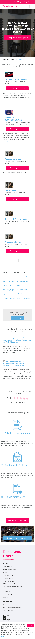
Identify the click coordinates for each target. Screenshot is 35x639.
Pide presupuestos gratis (17, 37)
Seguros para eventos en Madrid (12, 294)
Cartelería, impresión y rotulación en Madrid (16, 281)
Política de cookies (8, 610)
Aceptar (30, 625)
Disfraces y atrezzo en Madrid (12, 285)
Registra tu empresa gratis (17, 538)
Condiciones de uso (9, 605)
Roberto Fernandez (13, 159)
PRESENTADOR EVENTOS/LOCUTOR (13, 118)
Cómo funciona (7, 567)
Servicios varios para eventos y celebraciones (16, 298)
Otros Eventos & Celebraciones (12, 587)
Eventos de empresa (9, 575)
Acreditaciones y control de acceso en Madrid (16, 277)
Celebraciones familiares (10, 584)
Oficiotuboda (10, 190)
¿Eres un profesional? (17, 2)
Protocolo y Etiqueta (13, 242)
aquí (2, 636)
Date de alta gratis (17, 318)
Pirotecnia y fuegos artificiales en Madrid (15, 290)
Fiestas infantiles (8, 578)
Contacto (5, 597)
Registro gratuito (8, 594)
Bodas (5, 572)
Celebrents (6, 59)
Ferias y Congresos (8, 581)
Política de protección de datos (12, 607)
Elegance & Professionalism (16, 219)
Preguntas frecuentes (9, 569)
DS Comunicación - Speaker (16, 79)
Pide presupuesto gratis (17, 521)
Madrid (13, 59)
